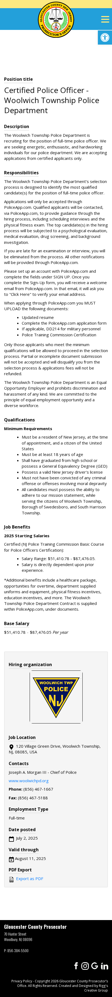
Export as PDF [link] (29, 878)
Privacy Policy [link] (21, 981)
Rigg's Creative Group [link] (96, 988)
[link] (105, 37)
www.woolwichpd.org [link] (29, 780)
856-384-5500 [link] (18, 950)
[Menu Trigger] (105, 19)
